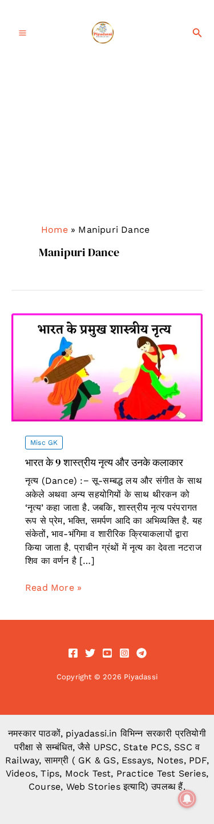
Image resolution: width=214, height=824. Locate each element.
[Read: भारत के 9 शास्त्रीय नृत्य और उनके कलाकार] (107, 366)
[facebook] (73, 653)
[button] (197, 33)
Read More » (53, 588)
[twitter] (90, 653)
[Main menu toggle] (22, 33)
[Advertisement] (107, 158)
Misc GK (44, 443)
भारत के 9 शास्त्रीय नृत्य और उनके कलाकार (104, 462)
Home (54, 229)
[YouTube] (107, 653)
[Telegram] (141, 653)
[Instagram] (124, 653)
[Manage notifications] (187, 799)
